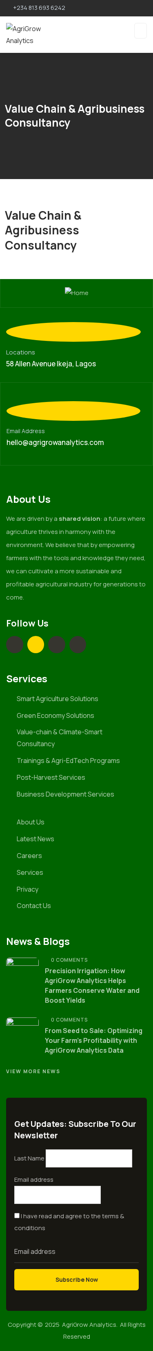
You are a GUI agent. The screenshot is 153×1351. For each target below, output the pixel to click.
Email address (33, 1179)
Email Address (26, 431)
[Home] (77, 293)
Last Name (29, 1158)
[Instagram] (56, 644)
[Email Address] (73, 411)
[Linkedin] (14, 644)
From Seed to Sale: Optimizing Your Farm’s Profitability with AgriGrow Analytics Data (93, 1040)
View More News (33, 1071)
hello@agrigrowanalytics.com (55, 442)
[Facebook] (77, 644)
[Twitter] (35, 644)
